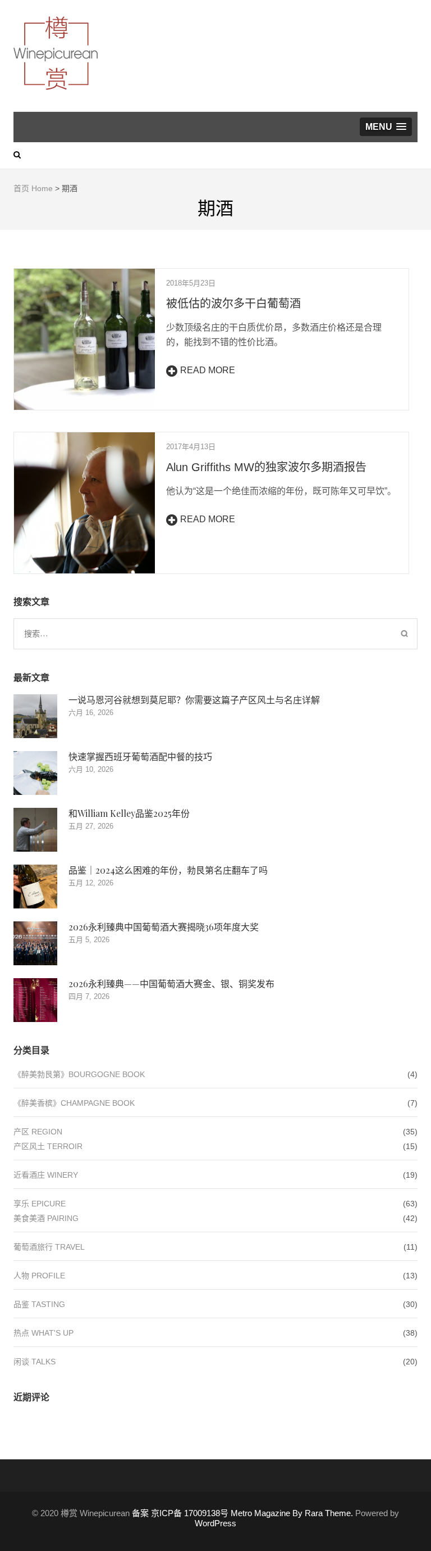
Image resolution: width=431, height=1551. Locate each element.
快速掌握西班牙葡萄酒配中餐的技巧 (140, 756)
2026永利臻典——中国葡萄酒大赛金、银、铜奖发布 (171, 983)
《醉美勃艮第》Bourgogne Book (79, 1074)
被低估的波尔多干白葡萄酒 (233, 303)
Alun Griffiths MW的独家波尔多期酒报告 (266, 467)
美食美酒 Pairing (46, 1218)
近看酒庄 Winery (45, 1174)
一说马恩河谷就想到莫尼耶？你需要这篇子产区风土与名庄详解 (194, 700)
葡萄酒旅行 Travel (49, 1246)
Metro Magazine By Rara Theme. (293, 1513)
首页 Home (33, 188)
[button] (386, 126)
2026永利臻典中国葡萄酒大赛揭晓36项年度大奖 (163, 927)
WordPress (215, 1523)
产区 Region (37, 1131)
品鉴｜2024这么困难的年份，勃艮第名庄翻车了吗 (168, 870)
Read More (207, 370)
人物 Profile (39, 1275)
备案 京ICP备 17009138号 (180, 1513)
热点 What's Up (43, 1332)
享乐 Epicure (39, 1203)
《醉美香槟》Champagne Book (74, 1102)
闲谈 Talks (34, 1361)
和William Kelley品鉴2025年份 (129, 813)
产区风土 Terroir (47, 1146)
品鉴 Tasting (39, 1304)
